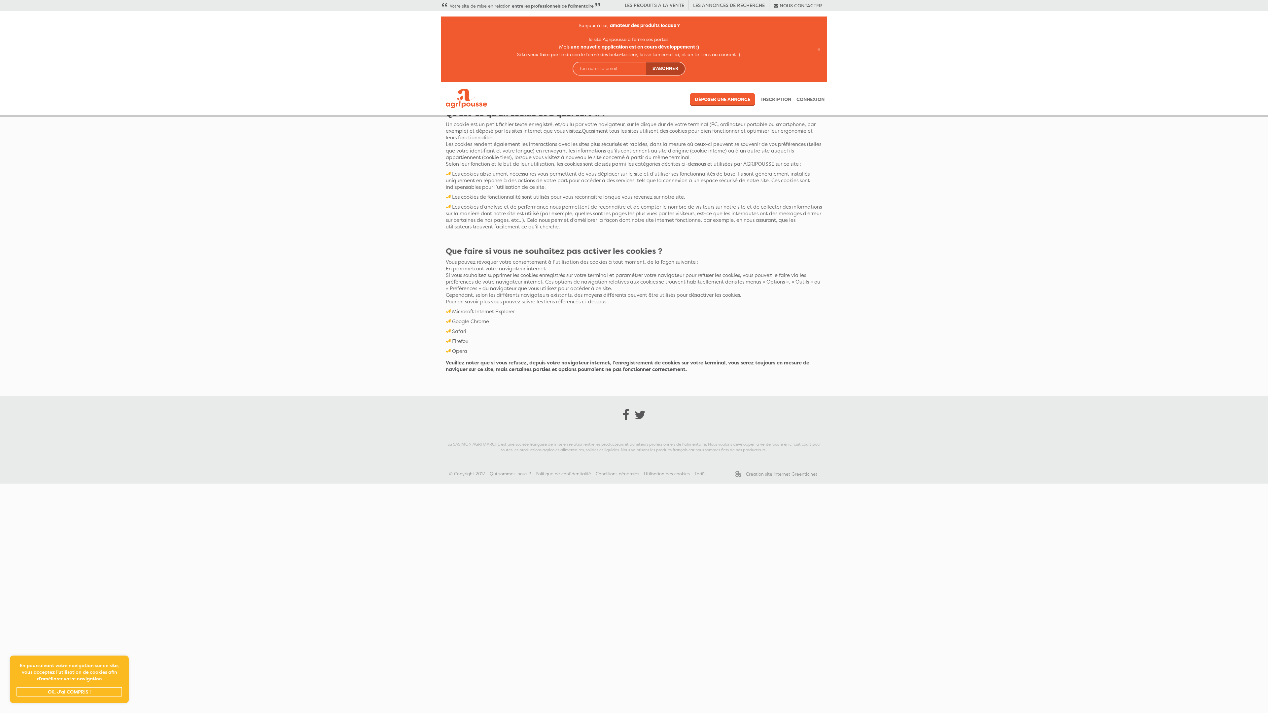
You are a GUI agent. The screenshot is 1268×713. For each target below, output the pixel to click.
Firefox (460, 341)
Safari (459, 331)
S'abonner (665, 68)
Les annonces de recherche (729, 5)
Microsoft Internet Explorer (483, 311)
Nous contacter (800, 5)
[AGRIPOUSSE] (464, 98)
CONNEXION (810, 99)
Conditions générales (617, 474)
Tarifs (700, 474)
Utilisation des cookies (667, 474)
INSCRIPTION (776, 99)
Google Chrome (470, 321)
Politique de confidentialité (563, 474)
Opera (459, 351)
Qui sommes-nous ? (510, 474)
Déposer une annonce (722, 99)
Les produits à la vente (654, 5)
